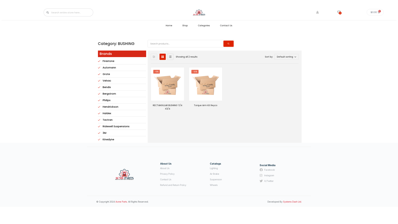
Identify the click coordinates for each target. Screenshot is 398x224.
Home (169, 25)
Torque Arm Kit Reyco (205, 105)
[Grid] (163, 57)
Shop (185, 25)
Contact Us (226, 25)
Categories (204, 25)
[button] (286, 57)
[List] (170, 57)
